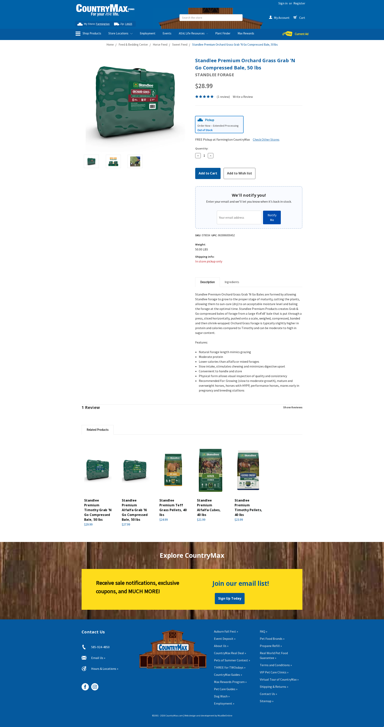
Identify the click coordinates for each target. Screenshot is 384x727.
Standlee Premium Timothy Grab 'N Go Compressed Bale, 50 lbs (98, 510)
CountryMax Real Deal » (230, 653)
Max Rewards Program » (230, 682)
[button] (219, 124)
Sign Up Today (229, 598)
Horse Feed (160, 44)
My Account (282, 18)
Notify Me (272, 217)
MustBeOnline (225, 715)
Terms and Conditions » (276, 665)
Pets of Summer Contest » (232, 660)
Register (299, 3)
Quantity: (201, 148)
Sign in (283, 3)
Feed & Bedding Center (133, 44)
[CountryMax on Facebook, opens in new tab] (84, 685)
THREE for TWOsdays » (229, 667)
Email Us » (98, 658)
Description (207, 282)
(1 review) (223, 97)
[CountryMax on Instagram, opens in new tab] (93, 685)
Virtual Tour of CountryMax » (279, 679)
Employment (147, 33)
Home (110, 44)
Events (167, 33)
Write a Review (243, 97)
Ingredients (232, 282)
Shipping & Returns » (274, 687)
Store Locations (118, 33)
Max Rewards (246, 33)
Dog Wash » (222, 696)
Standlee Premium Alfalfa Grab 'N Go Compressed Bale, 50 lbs (135, 510)
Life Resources (192, 33)
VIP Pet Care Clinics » (274, 672)
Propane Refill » (271, 646)
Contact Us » (268, 694)
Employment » (224, 703)
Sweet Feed (179, 44)
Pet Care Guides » (225, 689)
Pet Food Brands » (272, 639)
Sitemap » (266, 701)
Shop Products (91, 33)
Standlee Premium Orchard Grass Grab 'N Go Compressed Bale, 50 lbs (235, 44)
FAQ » (263, 631)
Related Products (98, 430)
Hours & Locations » (104, 669)
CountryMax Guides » (228, 675)
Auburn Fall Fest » (226, 631)
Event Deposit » (224, 639)
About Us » (221, 646)
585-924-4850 (100, 647)
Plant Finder (222, 33)
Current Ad (301, 34)
